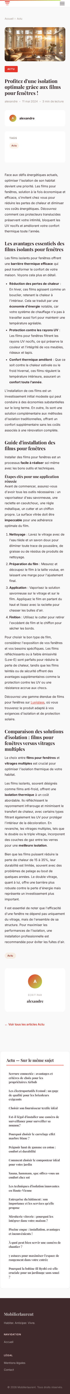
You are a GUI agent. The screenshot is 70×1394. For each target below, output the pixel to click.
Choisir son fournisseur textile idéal (33, 1108)
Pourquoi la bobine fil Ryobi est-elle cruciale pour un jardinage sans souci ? (34, 1273)
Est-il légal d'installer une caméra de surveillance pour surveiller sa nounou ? (34, 1121)
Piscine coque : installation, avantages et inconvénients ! (34, 1231)
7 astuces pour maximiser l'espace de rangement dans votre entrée (34, 1258)
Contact (9, 1369)
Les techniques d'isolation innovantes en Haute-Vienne (34, 1188)
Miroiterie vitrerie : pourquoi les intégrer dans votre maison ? (31, 1219)
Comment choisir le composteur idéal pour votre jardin (34, 1162)
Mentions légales (14, 1362)
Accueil (9, 18)
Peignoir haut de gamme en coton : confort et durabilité (32, 1149)
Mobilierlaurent (18, 1314)
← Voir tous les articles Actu (24, 1024)
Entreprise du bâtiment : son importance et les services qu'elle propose (31, 1203)
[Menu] (62, 3)
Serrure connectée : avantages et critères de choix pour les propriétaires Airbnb (31, 1078)
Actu (19, 18)
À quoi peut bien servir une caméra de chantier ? (35, 1245)
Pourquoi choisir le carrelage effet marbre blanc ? (32, 1136)
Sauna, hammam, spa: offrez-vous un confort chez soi (34, 1175)
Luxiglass (37, 702)
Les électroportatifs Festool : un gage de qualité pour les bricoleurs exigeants (33, 1095)
